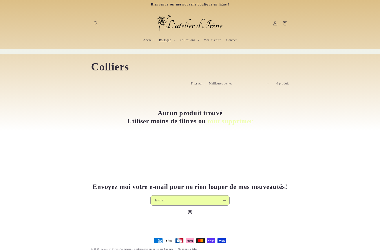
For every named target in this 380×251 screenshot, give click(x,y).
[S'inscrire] (224, 200)
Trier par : (198, 83)
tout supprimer (230, 121)
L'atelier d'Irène (110, 248)
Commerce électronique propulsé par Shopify (147, 248)
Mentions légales (187, 248)
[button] (96, 23)
